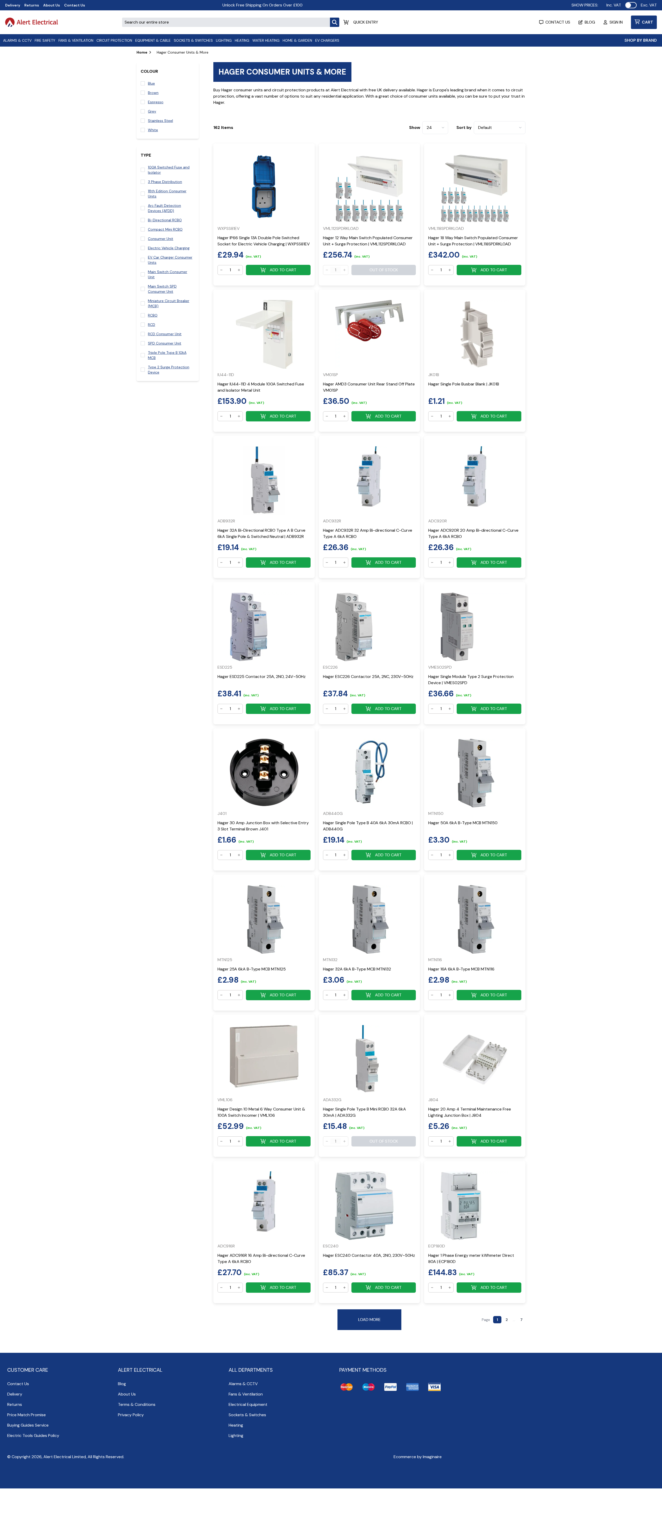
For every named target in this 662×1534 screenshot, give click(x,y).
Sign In (616, 22)
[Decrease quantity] (221, 270)
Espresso (155, 102)
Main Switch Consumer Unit (167, 274)
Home (142, 52)
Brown (153, 92)
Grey (152, 111)
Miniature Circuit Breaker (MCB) (168, 303)
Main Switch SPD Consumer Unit (162, 289)
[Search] (334, 22)
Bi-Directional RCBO (165, 220)
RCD (151, 324)
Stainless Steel (160, 120)
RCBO (152, 315)
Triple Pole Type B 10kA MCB (167, 355)
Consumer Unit (160, 238)
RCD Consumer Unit (165, 334)
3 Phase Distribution (165, 181)
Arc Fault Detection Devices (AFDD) (164, 208)
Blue (151, 83)
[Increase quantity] (239, 270)
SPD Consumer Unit (164, 343)
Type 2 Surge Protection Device (168, 370)
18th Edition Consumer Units (167, 194)
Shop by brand (641, 40)
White (153, 130)
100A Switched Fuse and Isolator (169, 170)
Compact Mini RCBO (165, 229)
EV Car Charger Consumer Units (170, 260)
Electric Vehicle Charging (169, 248)
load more (369, 1319)
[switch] (631, 5)
